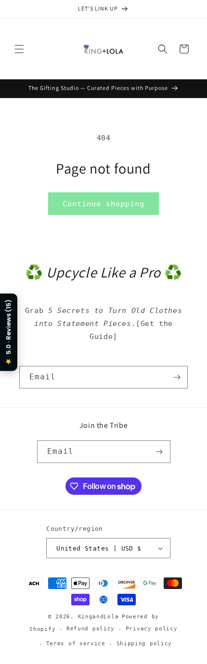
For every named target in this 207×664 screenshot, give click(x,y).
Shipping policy (144, 643)
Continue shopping (103, 204)
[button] (19, 49)
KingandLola (98, 617)
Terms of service (75, 643)
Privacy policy (152, 629)
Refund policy (90, 629)
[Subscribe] (176, 377)
